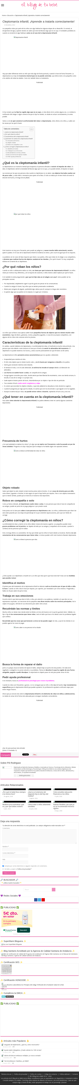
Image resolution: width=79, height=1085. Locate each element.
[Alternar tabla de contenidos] (30, 129)
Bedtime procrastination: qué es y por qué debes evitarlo (13, 805)
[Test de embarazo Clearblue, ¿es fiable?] (2, 1061)
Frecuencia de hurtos (13, 140)
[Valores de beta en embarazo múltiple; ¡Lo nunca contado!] (2, 1055)
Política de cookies (36, 1074)
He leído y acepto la (18, 869)
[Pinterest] (43, 899)
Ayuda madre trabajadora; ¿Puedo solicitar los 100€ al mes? (23, 1050)
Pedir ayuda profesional (14, 156)
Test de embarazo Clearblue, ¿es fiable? (16, 1061)
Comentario (6, 828)
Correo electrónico (8, 853)
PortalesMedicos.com (6, 973)
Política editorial (65, 1074)
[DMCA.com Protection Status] (7, 996)
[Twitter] (39, 899)
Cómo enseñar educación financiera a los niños (62, 793)
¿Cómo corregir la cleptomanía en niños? (17, 146)
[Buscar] (53, 889)
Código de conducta (50, 1074)
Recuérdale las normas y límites (17, 152)
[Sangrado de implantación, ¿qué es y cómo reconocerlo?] (2, 1044)
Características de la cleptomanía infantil (16, 136)
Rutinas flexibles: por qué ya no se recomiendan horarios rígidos (63, 806)
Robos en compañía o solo (15, 144)
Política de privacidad (24, 869)
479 (13, 1047)
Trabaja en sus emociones (15, 150)
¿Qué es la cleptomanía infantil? (14, 132)
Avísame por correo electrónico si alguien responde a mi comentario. (26, 866)
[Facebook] (35, 899)
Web (3, 859)
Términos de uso (6, 1074)
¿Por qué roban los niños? (12, 134)
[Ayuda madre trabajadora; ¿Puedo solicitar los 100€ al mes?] (2, 1050)
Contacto (75, 1074)
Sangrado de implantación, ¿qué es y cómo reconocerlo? (21, 1045)
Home (4, 15)
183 (15, 1057)
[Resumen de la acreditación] (39, 955)
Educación (10, 15)
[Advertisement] (39, 96)
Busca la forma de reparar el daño (17, 154)
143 (13, 1063)
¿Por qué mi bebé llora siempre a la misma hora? (14, 793)
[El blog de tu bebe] (39, 5)
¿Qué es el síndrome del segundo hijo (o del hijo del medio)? (38, 794)
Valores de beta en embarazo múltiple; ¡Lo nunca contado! (22, 1055)
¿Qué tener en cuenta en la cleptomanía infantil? (19, 138)
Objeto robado (12, 142)
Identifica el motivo (13, 149)
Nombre (5, 846)
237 (13, 1052)
